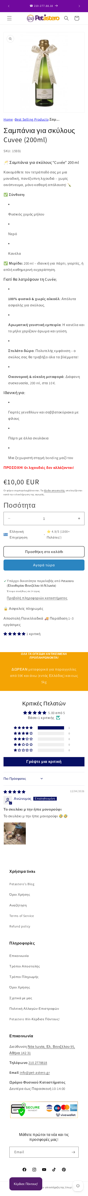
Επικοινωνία (19, 956)
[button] (9, 18)
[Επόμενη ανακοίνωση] (79, 6)
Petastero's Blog (21, 884)
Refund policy (19, 926)
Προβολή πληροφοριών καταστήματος (37, 598)
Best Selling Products (32, 119)
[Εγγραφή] (73, 1152)
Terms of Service (21, 916)
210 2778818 (37, 1062)
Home (8, 119)
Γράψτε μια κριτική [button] (44, 761)
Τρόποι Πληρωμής (24, 977)
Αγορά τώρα (44, 565)
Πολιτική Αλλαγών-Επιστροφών (34, 1008)
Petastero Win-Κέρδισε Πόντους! (34, 1019)
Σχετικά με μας (20, 998)
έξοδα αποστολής (54, 490)
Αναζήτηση (18, 905)
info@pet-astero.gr (35, 1072)
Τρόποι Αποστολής (24, 966)
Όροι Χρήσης (19, 894)
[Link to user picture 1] (15, 833)
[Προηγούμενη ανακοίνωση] (9, 6)
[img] (15, 792)
